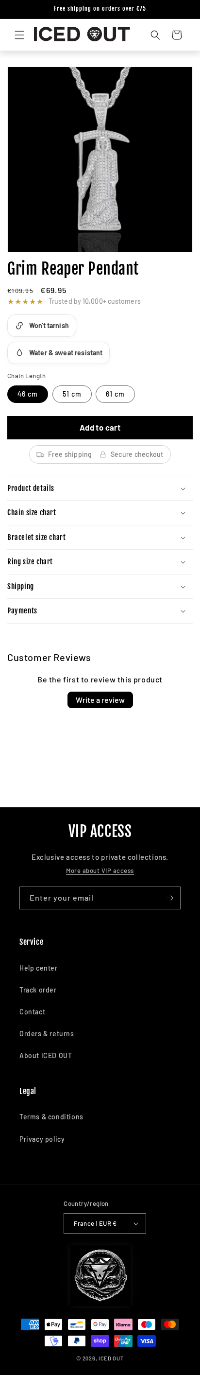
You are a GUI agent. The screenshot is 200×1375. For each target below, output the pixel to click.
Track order (38, 990)
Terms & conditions (51, 1117)
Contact (32, 1012)
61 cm (115, 394)
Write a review (100, 699)
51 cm (72, 394)
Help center (38, 968)
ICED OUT (111, 1358)
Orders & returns (46, 1033)
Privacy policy (42, 1139)
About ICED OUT (45, 1055)
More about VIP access (100, 870)
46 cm (27, 394)
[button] (19, 35)
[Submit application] (169, 898)
